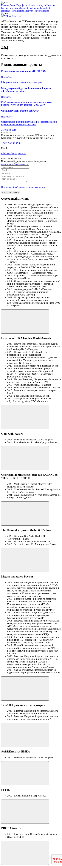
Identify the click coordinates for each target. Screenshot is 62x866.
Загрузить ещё (8, 129)
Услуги (42, 5)
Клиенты (33, 5)
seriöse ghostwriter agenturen (26, 8)
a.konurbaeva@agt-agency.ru (15, 164)
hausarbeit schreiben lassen (36, 10)
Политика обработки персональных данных (23, 187)
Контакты (6, 8)
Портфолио (22, 5)
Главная (5, 5)
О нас (13, 5)
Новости (50, 5)
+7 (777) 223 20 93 (10, 143)
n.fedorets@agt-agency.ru (13, 153)
